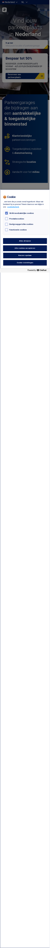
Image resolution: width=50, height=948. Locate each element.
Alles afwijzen (25, 241)
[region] (25, 569)
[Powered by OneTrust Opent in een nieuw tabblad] (38, 271)
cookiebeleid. (13, 207)
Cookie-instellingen (25, 263)
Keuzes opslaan (25, 255)
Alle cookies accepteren (25, 248)
